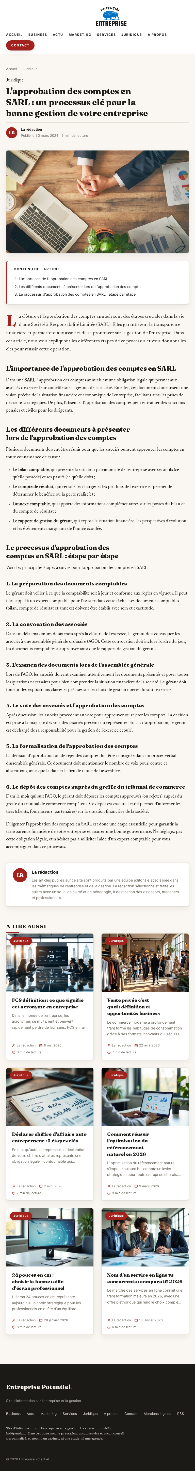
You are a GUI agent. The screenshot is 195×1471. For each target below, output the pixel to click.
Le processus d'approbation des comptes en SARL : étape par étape (77, 294)
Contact (20, 45)
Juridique (131, 35)
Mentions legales (157, 1414)
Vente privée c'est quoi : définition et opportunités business (133, 1006)
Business (37, 35)
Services (106, 35)
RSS (180, 1414)
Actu (58, 35)
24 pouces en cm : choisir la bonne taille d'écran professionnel (38, 1281)
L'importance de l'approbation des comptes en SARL (63, 279)
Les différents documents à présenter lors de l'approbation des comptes (80, 286)
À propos (157, 35)
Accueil (14, 35)
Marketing (80, 35)
